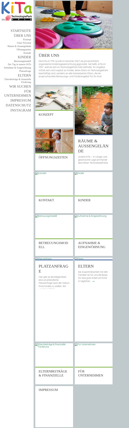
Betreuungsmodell (22, 61)
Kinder (24, 57)
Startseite (21, 31)
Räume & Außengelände (93, 146)
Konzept (27, 39)
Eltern (24, 75)
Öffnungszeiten (24, 49)
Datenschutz (18, 105)
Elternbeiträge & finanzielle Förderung (53, 375)
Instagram (20, 110)
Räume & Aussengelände (19, 46)
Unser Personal (24, 43)
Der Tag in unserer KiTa (19, 64)
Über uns (22, 36)
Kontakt (27, 53)
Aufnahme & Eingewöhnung (17, 67)
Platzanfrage (25, 71)
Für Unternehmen (17, 93)
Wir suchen (20, 86)
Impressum (20, 100)
